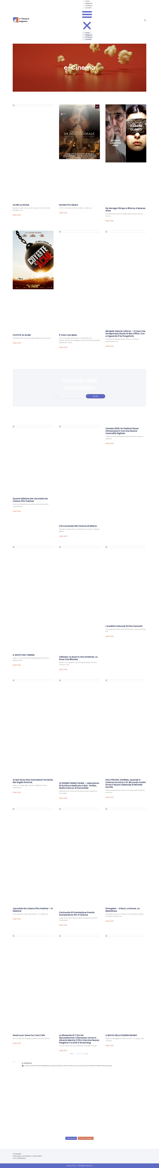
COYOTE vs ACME (22, 335)
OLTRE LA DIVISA (21, 205)
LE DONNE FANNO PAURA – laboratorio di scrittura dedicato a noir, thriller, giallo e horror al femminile (79, 785)
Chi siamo (88, 6)
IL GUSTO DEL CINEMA (24, 655)
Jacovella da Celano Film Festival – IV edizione (33, 909)
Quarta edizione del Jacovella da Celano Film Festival (30, 499)
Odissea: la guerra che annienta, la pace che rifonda (78, 658)
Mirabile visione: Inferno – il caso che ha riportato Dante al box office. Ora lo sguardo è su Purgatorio (125, 334)
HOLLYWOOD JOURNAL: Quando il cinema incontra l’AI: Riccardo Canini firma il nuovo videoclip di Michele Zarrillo (125, 783)
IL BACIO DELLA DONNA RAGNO (121, 1035)
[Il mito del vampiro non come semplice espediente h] (53, 1120)
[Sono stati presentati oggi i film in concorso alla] (79, 1122)
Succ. (87, 1054)
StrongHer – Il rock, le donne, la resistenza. (122, 909)
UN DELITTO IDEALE (68, 205)
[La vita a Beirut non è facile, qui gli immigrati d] (53, 1089)
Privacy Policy (71, 1166)
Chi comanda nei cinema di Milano (78, 526)
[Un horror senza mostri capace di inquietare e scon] (133, 1080)
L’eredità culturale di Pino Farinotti (123, 626)
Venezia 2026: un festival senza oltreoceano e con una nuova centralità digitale (122, 431)
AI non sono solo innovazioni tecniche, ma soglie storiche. (33, 781)
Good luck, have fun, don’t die (29, 1035)
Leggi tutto (17, 215)
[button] (87, 20)
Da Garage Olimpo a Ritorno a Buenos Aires (125, 209)
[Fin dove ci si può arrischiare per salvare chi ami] (26, 1116)
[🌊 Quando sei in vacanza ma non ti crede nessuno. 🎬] (106, 1081)
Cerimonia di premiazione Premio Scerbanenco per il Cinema (76, 913)
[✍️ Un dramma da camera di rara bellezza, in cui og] (106, 1122)
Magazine (88, 3)
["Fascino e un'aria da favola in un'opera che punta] (26, 1079)
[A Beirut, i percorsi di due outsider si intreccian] (79, 1089)
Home (87, 33)
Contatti (88, 8)
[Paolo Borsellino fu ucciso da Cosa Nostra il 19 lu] (133, 1122)
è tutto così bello (68, 335)
